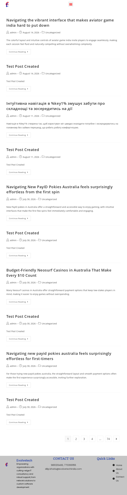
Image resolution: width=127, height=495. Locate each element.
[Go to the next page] (116, 439)
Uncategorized (52, 32)
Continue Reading (20, 51)
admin (13, 32)
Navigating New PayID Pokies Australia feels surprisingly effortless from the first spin (59, 189)
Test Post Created (22, 66)
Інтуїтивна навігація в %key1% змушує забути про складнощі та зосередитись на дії (55, 106)
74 (108, 439)
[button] (70, 4)
